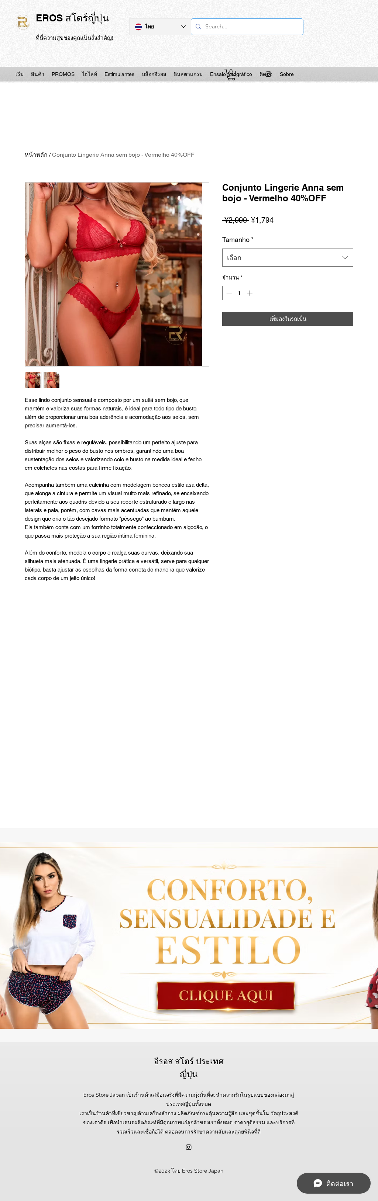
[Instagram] (268, 74)
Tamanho (238, 239)
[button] (231, 74)
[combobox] (287, 258)
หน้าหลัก (36, 154)
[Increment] (250, 293)
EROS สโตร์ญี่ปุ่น (72, 18)
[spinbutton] (239, 293)
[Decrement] (228, 293)
